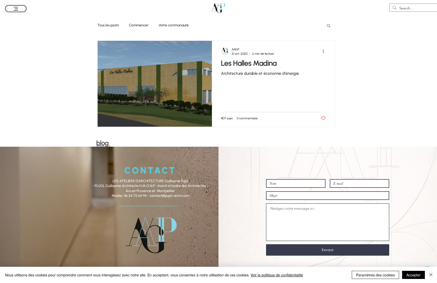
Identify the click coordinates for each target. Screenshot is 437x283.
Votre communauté (174, 25)
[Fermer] (431, 275)
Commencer (138, 25)
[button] (328, 26)
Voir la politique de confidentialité (277, 274)
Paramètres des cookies (375, 274)
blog (103, 143)
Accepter (413, 274)
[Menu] (16, 8)
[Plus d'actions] (325, 51)
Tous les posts (108, 25)
